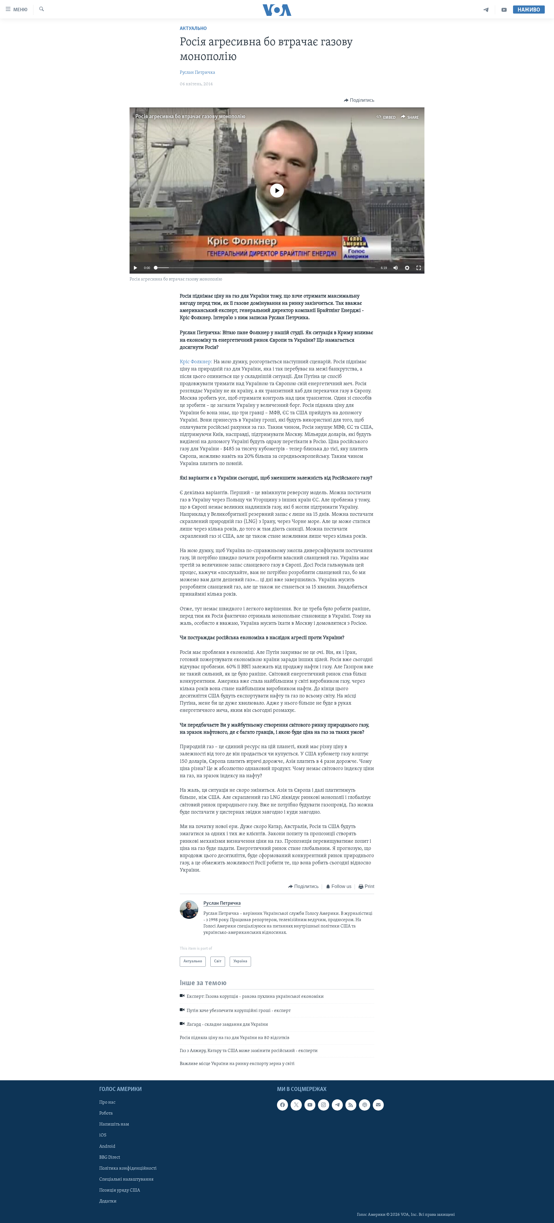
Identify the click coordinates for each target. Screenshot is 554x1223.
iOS (102, 1135)
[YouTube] (504, 9)
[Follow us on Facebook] (282, 1104)
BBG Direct (109, 1157)
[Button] (359, 100)
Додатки (108, 1201)
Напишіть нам (114, 1124)
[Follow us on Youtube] (309, 1104)
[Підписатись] (378, 1104)
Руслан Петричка (197, 72)
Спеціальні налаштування (126, 1179)
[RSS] (350, 1104)
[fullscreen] (418, 268)
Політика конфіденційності (128, 1168)
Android (107, 1146)
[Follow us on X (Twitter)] (296, 1104)
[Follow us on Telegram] (337, 1104)
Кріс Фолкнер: (196, 362)
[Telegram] (486, 9)
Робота (106, 1113)
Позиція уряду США (119, 1190)
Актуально (193, 28)
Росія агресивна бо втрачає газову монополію (190, 117)
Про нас (107, 1102)
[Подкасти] (364, 1104)
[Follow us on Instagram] (323, 1104)
